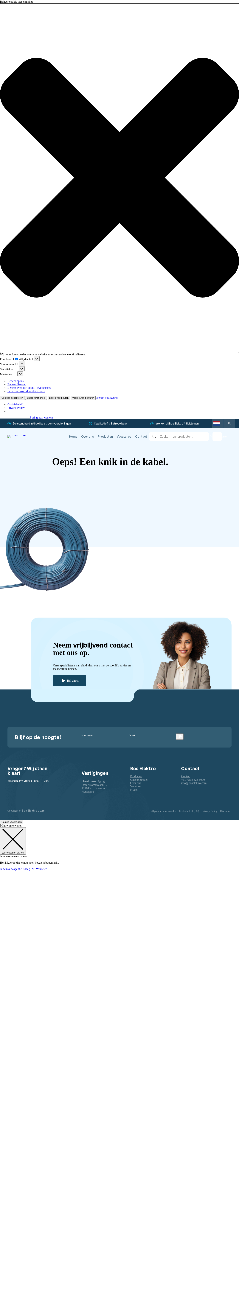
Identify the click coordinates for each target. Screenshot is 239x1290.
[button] (119, 178)
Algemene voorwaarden (163, 811)
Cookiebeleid (15, 404)
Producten (105, 436)
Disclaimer (226, 811)
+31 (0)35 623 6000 (193, 779)
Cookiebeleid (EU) (189, 811)
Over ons (87, 436)
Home (73, 436)
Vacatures (124, 436)
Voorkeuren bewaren (83, 397)
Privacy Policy (16, 407)
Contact (141, 436)
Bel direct (72, 680)
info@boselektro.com (194, 783)
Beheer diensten (16, 384)
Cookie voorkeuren (11, 822)
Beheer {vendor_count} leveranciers (29, 387)
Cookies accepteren (12, 397)
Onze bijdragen (139, 779)
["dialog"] (119, 847)
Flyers (133, 789)
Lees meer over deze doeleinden (26, 391)
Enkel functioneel (36, 397)
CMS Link (182, 511)
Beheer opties (15, 381)
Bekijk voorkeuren (59, 397)
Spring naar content (41, 417)
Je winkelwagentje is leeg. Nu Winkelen (23, 869)
